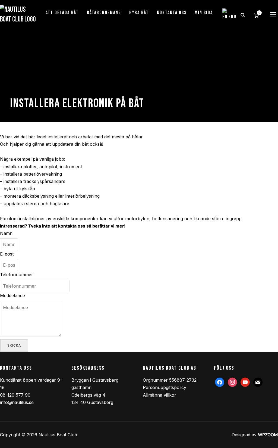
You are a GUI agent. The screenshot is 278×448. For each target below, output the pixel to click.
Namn (6, 233)
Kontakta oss (172, 12)
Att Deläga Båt (62, 12)
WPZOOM (268, 434)
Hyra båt (139, 12)
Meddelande (12, 295)
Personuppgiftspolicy (164, 387)
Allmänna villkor (159, 395)
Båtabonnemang (104, 12)
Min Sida (204, 12)
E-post (7, 254)
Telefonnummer (16, 274)
